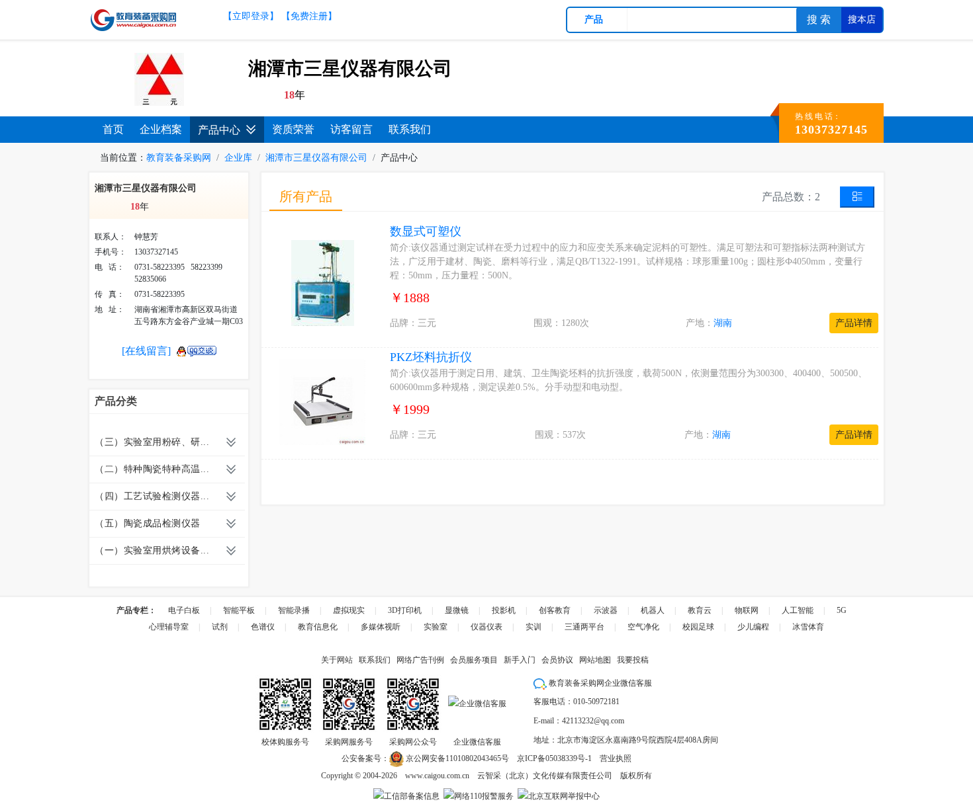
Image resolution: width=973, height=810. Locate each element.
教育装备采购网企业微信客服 (599, 683)
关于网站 (337, 660)
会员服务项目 (474, 660)
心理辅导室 (169, 626)
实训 (533, 626)
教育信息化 (318, 626)
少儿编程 (753, 626)
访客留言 (351, 129)
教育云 (700, 610)
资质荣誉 (293, 129)
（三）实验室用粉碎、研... (152, 442)
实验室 (435, 626)
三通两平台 (584, 626)
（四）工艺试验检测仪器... (152, 496)
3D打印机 (405, 610)
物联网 (747, 610)
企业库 (238, 158)
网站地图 (595, 660)
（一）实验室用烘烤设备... (152, 550)
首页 (113, 129)
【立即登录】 (251, 16)
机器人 (653, 610)
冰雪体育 (808, 626)
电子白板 (184, 610)
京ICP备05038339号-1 (554, 758)
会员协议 (557, 660)
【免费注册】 (309, 16)
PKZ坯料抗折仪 (431, 357)
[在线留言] (146, 350)
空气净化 (643, 626)
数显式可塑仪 (425, 231)
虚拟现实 (349, 610)
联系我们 (410, 129)
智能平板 (239, 610)
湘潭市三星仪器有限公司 (316, 158)
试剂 (220, 626)
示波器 (606, 610)
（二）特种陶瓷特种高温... (152, 469)
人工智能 (797, 610)
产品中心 (219, 130)
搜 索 (819, 19)
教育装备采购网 (178, 158)
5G (842, 610)
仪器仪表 (486, 626)
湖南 (723, 323)
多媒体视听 (380, 626)
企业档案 (161, 129)
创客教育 (555, 610)
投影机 (504, 610)
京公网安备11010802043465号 (456, 758)
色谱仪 (263, 626)
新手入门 (519, 660)
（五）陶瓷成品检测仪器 (148, 523)
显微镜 (457, 610)
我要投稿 (633, 660)
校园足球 (698, 626)
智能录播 (294, 610)
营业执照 (615, 758)
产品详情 (853, 323)
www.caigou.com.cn (437, 775)
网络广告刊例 (420, 660)
